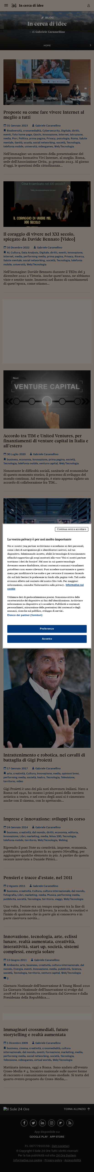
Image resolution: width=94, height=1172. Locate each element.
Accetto (47, 638)
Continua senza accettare (71, 529)
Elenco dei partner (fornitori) (24, 615)
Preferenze (47, 628)
